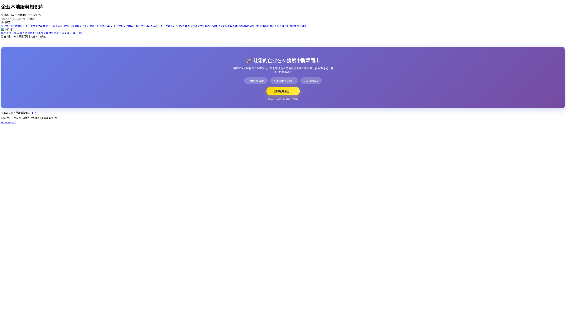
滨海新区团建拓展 (272, 26)
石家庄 (69, 33)
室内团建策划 (296, 26)
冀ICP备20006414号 (8, 123)
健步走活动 (39, 26)
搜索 (32, 19)
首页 (34, 113)
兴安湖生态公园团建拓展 (64, 26)
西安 (57, 33)
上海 (9, 33)
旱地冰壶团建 (200, 26)
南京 (41, 33)
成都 (46, 33)
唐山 (75, 33)
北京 (3, 33)
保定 (80, 33)
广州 (14, 33)
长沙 (62, 33)
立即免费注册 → (283, 91)
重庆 (30, 33)
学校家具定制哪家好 (15, 26)
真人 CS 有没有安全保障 (123, 26)
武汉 (51, 33)
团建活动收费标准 (247, 26)
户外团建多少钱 (222, 26)
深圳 (19, 33)
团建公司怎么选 (153, 26)
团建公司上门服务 (178, 26)
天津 (25, 33)
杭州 (35, 33)
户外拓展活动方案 (93, 26)
